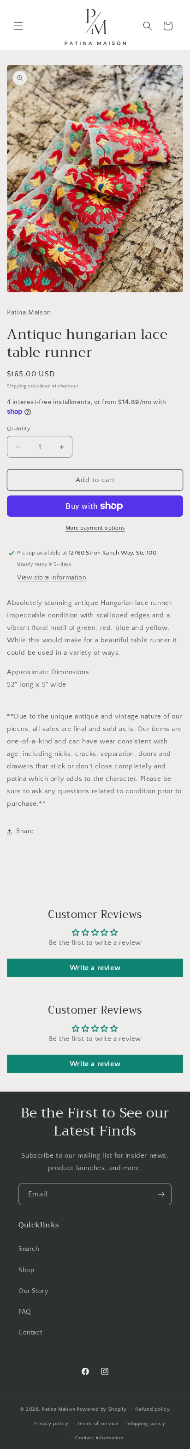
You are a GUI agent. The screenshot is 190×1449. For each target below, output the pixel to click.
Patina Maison (58, 1409)
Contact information (99, 1438)
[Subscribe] (161, 1194)
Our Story (33, 1291)
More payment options (95, 528)
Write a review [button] (95, 968)
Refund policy (152, 1409)
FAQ (24, 1312)
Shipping (17, 386)
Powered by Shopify (102, 1409)
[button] (18, 26)
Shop (26, 1270)
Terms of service (98, 1423)
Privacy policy (51, 1423)
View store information (51, 577)
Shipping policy (146, 1423)
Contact (30, 1332)
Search (29, 1249)
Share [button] (25, 831)
